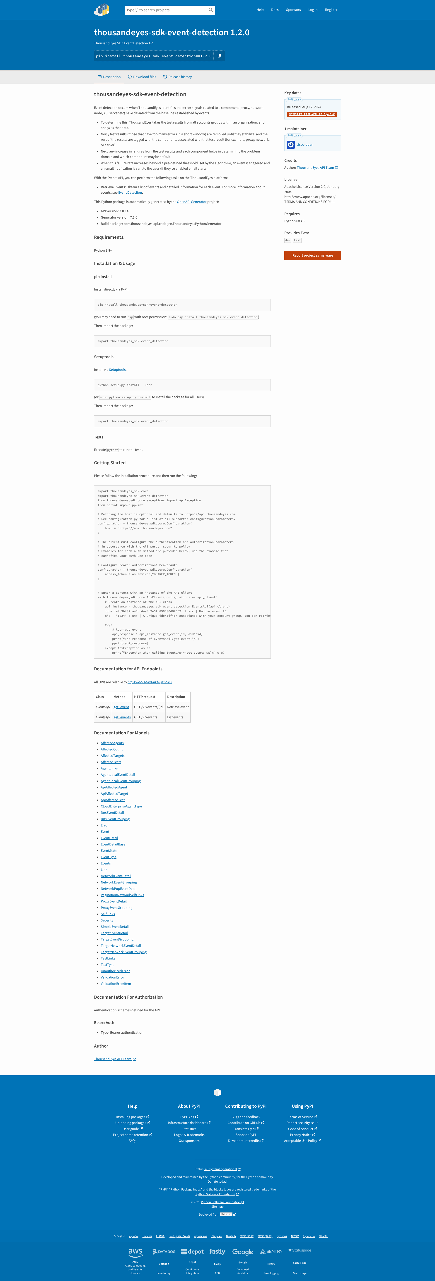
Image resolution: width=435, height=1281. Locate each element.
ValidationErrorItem (116, 983)
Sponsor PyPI (246, 1134)
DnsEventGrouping (115, 819)
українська (200, 1236)
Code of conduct (300, 1128)
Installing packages (130, 1116)
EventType (108, 857)
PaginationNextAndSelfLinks (122, 895)
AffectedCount (112, 749)
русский (282, 1236)
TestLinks (108, 958)
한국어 (323, 1236)
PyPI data (293, 100)
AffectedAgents (112, 743)
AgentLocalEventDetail (118, 774)
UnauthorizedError (115, 971)
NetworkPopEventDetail (119, 888)
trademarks (259, 1189)
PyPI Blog (187, 1116)
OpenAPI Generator (192, 201)
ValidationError (112, 977)
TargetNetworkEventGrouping (124, 952)
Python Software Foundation (215, 1194)
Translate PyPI (244, 1128)
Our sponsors (189, 1140)
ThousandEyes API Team (113, 1059)
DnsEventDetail (112, 812)
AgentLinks (109, 768)
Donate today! (217, 1181)
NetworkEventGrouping (119, 882)
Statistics (189, 1128)
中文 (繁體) (265, 1236)
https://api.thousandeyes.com (150, 682)
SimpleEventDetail (115, 926)
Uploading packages (130, 1122)
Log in (313, 9)
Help (260, 9)
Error (105, 825)
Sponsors (293, 9)
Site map (217, 1206)
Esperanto (309, 1236)
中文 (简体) (247, 1236)
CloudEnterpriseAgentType (121, 806)
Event (105, 831)
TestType (107, 964)
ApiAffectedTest (113, 800)
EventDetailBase (113, 844)
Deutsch (231, 1236)
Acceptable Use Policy (300, 1140)
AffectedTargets (113, 755)
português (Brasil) (179, 1236)
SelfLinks (108, 914)
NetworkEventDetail (116, 876)
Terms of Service (300, 1116)
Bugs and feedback (246, 1116)
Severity (107, 920)
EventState (109, 850)
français (147, 1236)
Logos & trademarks (189, 1134)
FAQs (132, 1140)
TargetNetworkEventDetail (121, 945)
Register (331, 9)
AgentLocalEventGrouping (121, 781)
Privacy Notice (300, 1134)
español (133, 1236)
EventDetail (109, 838)
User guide (131, 1128)
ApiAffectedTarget (114, 793)
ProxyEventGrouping (116, 907)
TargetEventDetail (114, 933)
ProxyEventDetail (114, 901)
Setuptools (117, 369)
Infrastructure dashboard (187, 1122)
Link (104, 869)
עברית (295, 1236)
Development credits (244, 1140)
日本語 (160, 1236)
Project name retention (130, 1134)
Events (106, 863)
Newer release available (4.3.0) (312, 114)
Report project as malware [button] (312, 255)
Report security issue (302, 1122)
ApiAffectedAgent (114, 787)
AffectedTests (111, 762)
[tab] (109, 77)
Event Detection (130, 192)
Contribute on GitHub (244, 1122)
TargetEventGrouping (117, 939)
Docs (275, 9)
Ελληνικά (216, 1236)
